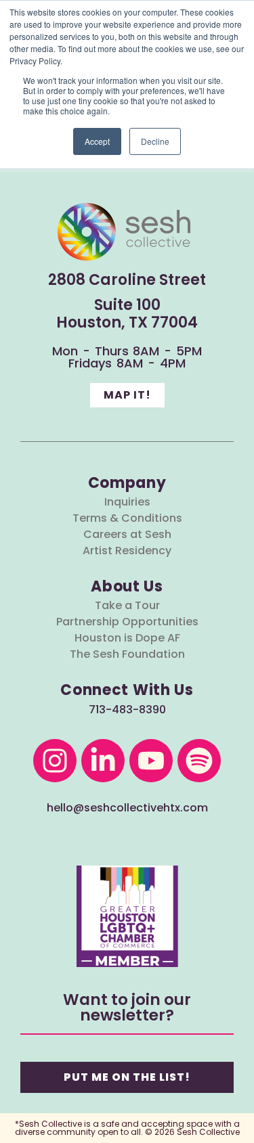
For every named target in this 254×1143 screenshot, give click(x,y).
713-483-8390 (127, 709)
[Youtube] (151, 760)
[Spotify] (199, 760)
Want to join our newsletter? (127, 1007)
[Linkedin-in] (103, 760)
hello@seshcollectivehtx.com (127, 807)
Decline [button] (155, 141)
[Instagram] (55, 760)
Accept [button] (97, 141)
